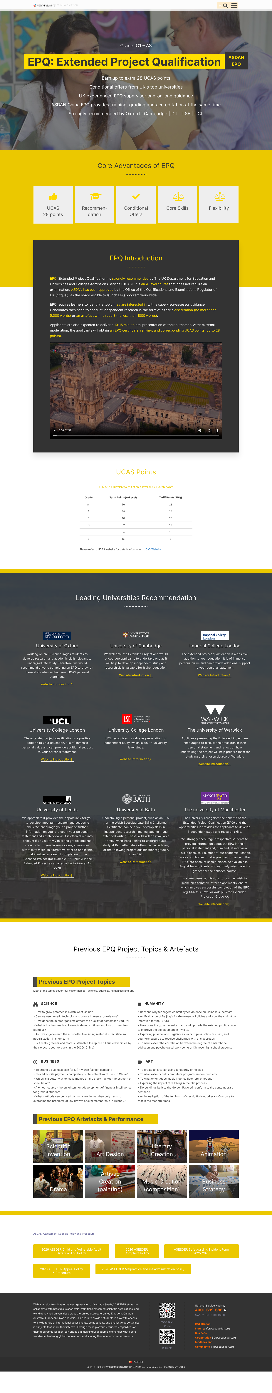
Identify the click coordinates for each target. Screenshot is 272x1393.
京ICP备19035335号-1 (174, 1367)
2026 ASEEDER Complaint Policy (137, 1251)
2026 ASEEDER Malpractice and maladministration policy (143, 1269)
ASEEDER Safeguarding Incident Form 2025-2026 (201, 1251)
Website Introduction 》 (57, 684)
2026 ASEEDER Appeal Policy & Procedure (61, 1271)
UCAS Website (152, 549)
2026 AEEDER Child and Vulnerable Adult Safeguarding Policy (71, 1251)
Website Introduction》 (57, 759)
